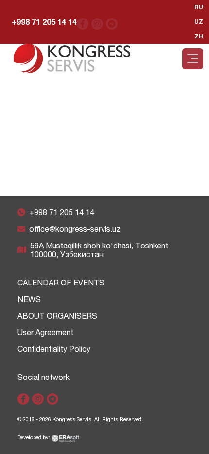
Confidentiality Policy (53, 348)
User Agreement (45, 332)
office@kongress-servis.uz (75, 229)
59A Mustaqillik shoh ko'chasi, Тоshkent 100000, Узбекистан (99, 250)
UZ (198, 21)
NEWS (29, 299)
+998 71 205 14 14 (44, 22)
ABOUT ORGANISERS (57, 315)
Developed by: (34, 437)
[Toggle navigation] (192, 58)
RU (198, 7)
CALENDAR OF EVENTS (60, 282)
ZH (198, 36)
